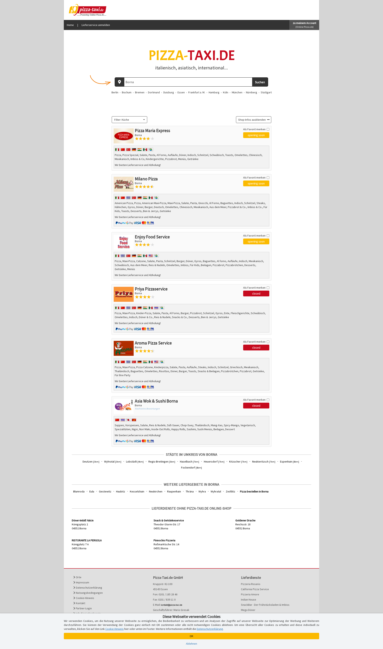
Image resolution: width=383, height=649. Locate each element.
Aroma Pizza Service (153, 343)
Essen (181, 92)
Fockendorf (191, 467)
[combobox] (129, 119)
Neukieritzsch (263, 461)
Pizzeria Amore (250, 594)
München (237, 92)
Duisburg (168, 92)
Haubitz (120, 491)
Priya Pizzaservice (151, 289)
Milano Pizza (146, 178)
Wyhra (202, 491)
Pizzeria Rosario (250, 584)
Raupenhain (174, 491)
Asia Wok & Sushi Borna (156, 401)
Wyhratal (112, 461)
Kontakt (80, 603)
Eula (91, 491)
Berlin (115, 92)
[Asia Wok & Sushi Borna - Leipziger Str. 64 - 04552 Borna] (124, 406)
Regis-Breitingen (161, 461)
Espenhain (289, 461)
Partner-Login (83, 608)
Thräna (190, 491)
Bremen (139, 92)
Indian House (248, 599)
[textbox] (128, 120)
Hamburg (214, 92)
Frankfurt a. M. (196, 92)
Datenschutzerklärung (88, 587)
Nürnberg (251, 92)
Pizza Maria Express (152, 130)
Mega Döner (248, 610)
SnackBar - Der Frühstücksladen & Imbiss (265, 605)
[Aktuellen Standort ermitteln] (119, 82)
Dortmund (154, 92)
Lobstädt (135, 461)
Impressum (82, 582)
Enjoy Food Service (152, 237)
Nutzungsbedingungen (89, 593)
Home (70, 25)
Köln (225, 92)
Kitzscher (238, 461)
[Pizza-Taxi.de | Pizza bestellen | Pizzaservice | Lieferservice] (86, 9)
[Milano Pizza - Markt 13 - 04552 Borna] (124, 184)
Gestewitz (105, 491)
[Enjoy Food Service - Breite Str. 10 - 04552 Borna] (124, 242)
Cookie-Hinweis (84, 598)
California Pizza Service (255, 589)
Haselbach (189, 461)
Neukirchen (155, 491)
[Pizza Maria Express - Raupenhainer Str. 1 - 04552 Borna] (124, 135)
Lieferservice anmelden (96, 25)
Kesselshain (137, 491)
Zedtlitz (230, 491)
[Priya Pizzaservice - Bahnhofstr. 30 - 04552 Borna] (124, 294)
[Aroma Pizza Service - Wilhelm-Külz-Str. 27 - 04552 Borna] (124, 348)
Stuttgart (266, 92)
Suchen (260, 82)
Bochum (126, 92)
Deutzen (91, 461)
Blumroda (79, 491)
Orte (78, 577)
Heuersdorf (214, 461)
